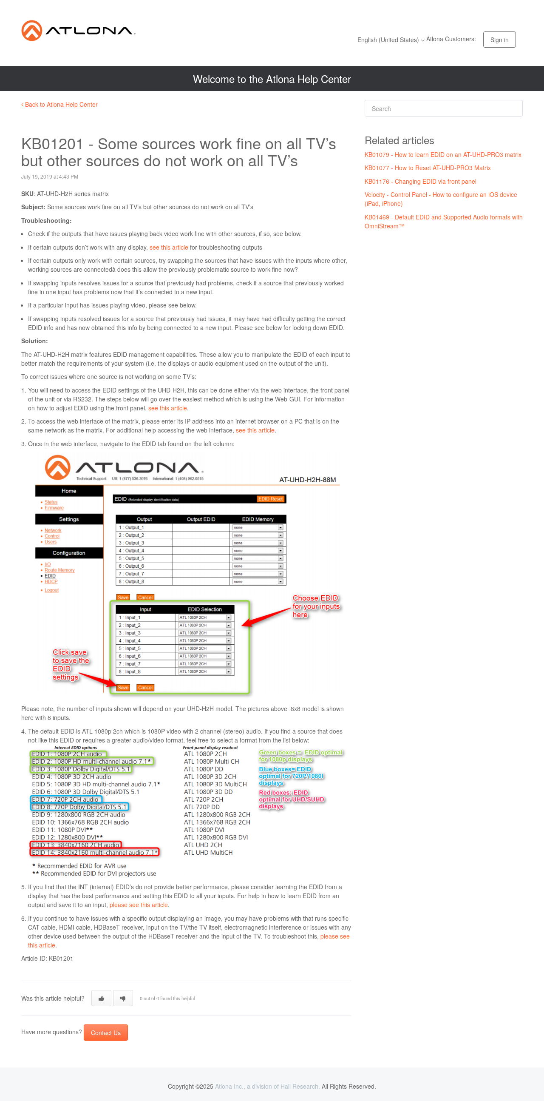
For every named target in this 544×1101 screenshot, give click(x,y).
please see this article (139, 904)
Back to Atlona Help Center (60, 104)
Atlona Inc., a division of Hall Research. (267, 1086)
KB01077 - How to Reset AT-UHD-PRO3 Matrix (428, 167)
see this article (169, 247)
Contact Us (106, 1032)
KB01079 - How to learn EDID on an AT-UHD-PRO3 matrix (443, 154)
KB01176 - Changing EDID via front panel (420, 181)
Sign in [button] (499, 39)
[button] (101, 998)
